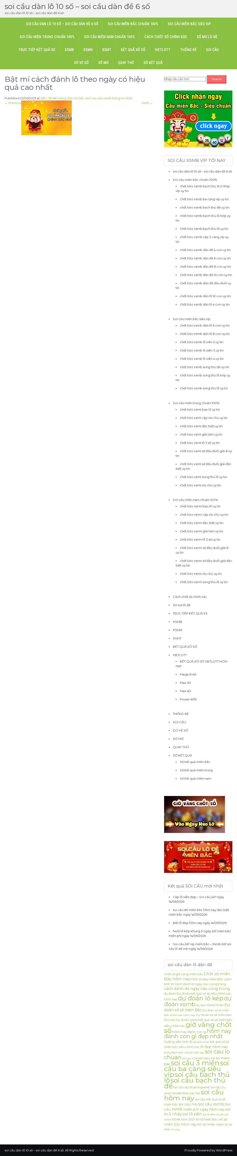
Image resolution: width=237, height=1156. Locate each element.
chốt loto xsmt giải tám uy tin (201, 434)
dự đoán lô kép (200, 998)
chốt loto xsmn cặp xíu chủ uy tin (204, 514)
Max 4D (185, 691)
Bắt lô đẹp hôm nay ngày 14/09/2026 (200, 923)
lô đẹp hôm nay (214, 1046)
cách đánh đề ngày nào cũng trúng (197, 989)
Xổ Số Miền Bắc (206, 1119)
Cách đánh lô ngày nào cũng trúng (200, 984)
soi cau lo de (189, 1058)
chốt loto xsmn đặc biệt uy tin (201, 523)
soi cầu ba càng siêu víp (196, 1068)
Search (216, 79)
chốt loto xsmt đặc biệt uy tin (201, 426)
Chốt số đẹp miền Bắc (207, 979)
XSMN (88, 50)
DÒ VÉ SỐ (81, 63)
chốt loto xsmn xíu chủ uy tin (201, 573)
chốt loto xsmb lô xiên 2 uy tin (201, 342)
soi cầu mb (188, 1104)
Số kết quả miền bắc (195, 762)
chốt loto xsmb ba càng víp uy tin (204, 199)
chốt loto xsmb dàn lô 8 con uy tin (205, 334)
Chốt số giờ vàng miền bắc (183, 974)
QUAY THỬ (126, 63)
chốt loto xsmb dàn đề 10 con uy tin (206, 275)
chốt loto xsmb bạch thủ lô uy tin (204, 228)
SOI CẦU (212, 50)
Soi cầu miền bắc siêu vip (189, 24)
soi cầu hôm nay (194, 1095)
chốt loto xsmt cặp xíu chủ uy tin (204, 418)
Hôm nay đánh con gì (189, 1032)
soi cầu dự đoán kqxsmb (191, 1087)
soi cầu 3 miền (195, 1063)
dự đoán (170, 993)
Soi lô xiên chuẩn (214, 1114)
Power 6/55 (188, 699)
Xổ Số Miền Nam (210, 1124)
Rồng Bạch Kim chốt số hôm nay (184, 1052)
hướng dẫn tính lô (178, 1042)
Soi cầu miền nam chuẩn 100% (109, 37)
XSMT (106, 50)
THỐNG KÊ (188, 50)
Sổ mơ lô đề (207, 37)
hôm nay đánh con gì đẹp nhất (197, 1034)
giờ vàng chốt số (198, 1027)
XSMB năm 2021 (183, 1119)
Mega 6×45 (188, 674)
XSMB (69, 50)
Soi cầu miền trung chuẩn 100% (47, 37)
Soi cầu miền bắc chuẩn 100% (133, 24)
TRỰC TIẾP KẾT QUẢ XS (36, 50)
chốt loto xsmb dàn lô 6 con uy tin (205, 325)
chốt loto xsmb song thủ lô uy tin (204, 388)
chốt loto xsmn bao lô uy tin (200, 506)
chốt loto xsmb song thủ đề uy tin (204, 367)
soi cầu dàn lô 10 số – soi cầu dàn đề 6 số (77, 6)
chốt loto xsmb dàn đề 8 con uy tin (205, 266)
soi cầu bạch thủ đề (194, 1083)
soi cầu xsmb (211, 1104)
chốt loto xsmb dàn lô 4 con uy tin (205, 304)
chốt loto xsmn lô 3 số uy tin (200, 539)
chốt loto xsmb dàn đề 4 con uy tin (205, 250)
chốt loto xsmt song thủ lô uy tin (203, 477)
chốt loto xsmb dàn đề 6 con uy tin (205, 258)
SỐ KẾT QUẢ (153, 63)
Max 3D (185, 682)
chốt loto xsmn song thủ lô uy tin (204, 582)
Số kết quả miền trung (196, 770)
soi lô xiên (192, 1113)
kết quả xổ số (201, 1042)
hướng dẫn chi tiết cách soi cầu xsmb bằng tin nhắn (95, 98)
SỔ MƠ (103, 63)
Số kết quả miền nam (195, 778)
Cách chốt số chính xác (165, 37)
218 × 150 (47, 98)
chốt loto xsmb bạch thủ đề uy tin (204, 207)
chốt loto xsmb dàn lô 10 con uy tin (205, 296)
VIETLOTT (163, 50)
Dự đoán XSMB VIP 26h (210, 1005)
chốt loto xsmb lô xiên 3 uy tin (202, 350)
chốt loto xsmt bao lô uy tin (200, 409)
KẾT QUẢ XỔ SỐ (133, 50)
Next (147, 103)
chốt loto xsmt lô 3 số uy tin (200, 443)
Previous (13, 103)
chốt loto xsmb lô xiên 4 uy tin (202, 358)
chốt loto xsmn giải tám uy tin (201, 531)
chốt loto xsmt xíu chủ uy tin (200, 485)
